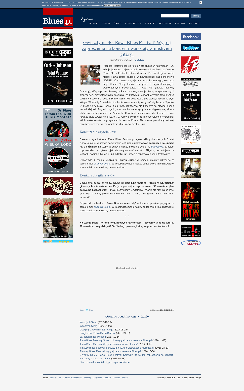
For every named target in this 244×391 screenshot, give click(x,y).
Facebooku (157, 146)
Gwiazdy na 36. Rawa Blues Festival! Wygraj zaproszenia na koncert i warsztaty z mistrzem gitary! (127, 48)
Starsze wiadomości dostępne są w (105, 362)
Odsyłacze (165, 23)
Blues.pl (94, 23)
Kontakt (194, 23)
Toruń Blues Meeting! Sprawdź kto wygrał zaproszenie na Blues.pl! (116, 340)
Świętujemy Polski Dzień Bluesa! (97, 333)
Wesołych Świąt (88, 322)
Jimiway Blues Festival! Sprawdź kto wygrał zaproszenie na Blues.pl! (117, 347)
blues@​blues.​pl (102, 163)
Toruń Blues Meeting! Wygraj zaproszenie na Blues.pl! (109, 344)
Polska (106, 23)
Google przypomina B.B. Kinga (96, 329)
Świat (117, 23)
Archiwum (107, 378)
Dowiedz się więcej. (112, 5)
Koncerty (150, 23)
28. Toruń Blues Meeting (93, 336)
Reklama (180, 23)
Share (82, 310)
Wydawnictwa (132, 23)
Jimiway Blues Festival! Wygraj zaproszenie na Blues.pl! (110, 351)
